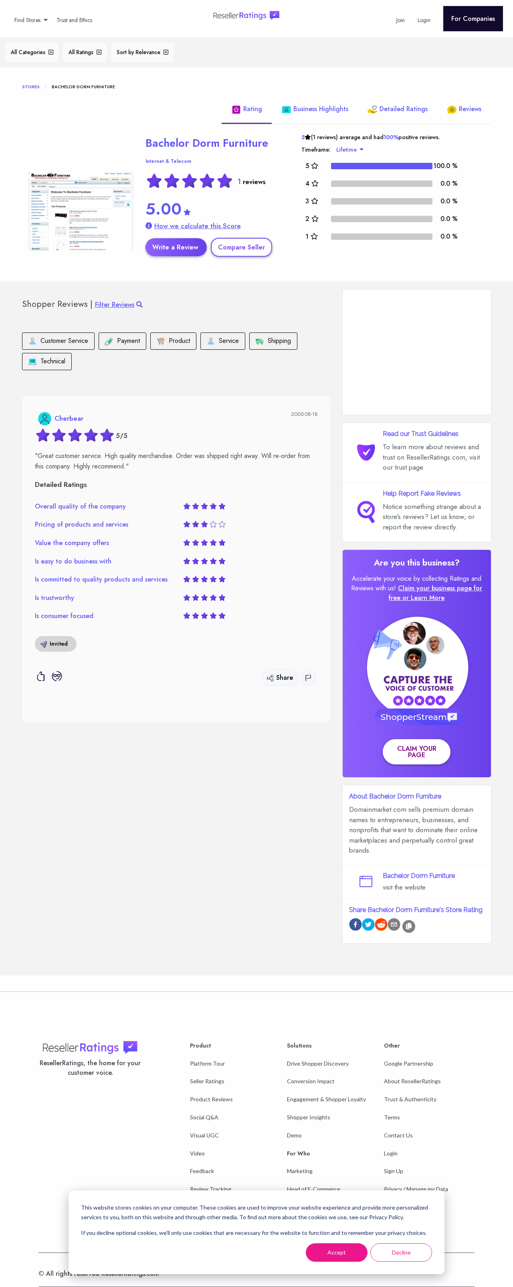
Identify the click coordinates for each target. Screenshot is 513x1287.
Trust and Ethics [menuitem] (74, 20)
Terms (392, 1117)
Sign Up (393, 1170)
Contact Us (398, 1135)
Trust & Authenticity (410, 1099)
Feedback (202, 1170)
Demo (294, 1135)
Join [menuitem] (400, 20)
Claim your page (416, 752)
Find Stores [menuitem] (27, 20)
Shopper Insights (308, 1117)
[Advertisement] (417, 352)
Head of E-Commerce (313, 1189)
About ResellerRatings (412, 1081)
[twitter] (368, 926)
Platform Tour (207, 1063)
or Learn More (423, 597)
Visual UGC (204, 1135)
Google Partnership (408, 1063)
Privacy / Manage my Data (416, 1189)
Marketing (300, 1170)
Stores (31, 86)
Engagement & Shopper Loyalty (326, 1099)
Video (197, 1153)
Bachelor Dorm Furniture (206, 143)
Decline (401, 1252)
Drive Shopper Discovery (318, 1063)
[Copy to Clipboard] (408, 926)
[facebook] (355, 926)
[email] (394, 926)
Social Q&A (204, 1117)
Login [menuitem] (424, 20)
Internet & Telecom (168, 161)
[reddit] (381, 926)
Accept (336, 1252)
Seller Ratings (207, 1081)
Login (391, 1153)
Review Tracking (210, 1189)
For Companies (473, 18)
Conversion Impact (311, 1081)
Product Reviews (211, 1099)
